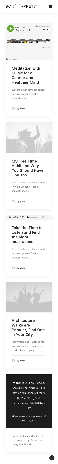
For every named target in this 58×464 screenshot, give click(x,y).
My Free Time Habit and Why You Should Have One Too (28, 168)
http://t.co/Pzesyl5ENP (29, 398)
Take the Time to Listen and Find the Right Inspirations (27, 234)
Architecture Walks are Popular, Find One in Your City (28, 327)
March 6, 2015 (29, 420)
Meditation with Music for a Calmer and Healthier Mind (26, 75)
